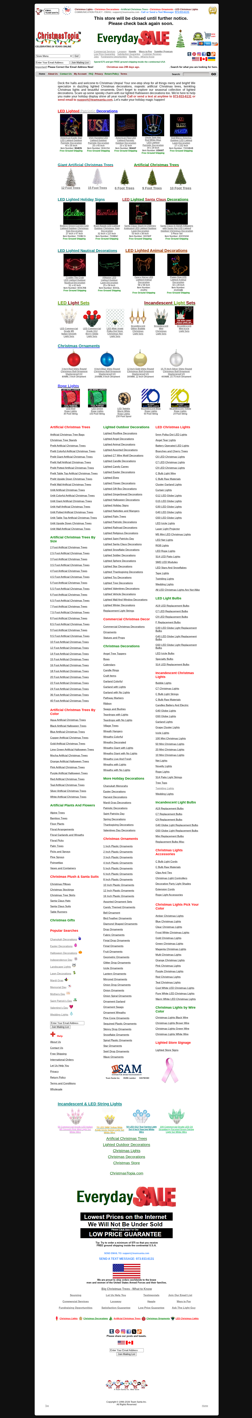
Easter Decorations (61, 946)
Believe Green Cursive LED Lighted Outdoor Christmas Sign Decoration (74, 228)
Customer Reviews (151, 54)
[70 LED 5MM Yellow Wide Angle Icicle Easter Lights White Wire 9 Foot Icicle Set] (110, 1125)
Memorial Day (58, 987)
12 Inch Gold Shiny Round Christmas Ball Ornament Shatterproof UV (140, 371)
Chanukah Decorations (63, 939)
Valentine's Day (59, 1007)
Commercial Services (104, 51)
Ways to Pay (184, 1301)
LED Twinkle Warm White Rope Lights (123, 411)
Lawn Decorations (60, 973)
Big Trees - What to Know (141, 56)
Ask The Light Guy (184, 1307)
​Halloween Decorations (63, 952)
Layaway (122, 51)
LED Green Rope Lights (97, 410)
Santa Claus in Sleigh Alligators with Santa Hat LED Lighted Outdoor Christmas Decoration (176, 228)
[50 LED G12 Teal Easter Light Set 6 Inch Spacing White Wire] (141, 1125)
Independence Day (61, 959)
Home (205, 1406)
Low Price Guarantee (104, 54)
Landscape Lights (60, 966)
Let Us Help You (116, 1295)
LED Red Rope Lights (70, 410)
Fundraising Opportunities (114, 56)
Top (47, 1406)
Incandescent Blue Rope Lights (151, 410)
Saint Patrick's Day (61, 1000)
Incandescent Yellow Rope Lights (180, 410)
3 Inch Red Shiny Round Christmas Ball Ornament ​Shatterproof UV (74, 371)
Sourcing (75, 1295)
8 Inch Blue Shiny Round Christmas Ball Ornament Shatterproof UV (107, 371)
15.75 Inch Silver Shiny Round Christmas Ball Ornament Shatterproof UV (176, 371)
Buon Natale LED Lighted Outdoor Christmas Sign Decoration (107, 228)
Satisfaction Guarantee (128, 54)
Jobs (96, 56)
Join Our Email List (180, 1295)
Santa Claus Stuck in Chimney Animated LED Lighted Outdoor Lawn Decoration (140, 228)
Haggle (151, 1301)
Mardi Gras (56, 980)
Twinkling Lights (165, 788)
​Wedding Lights (59, 1014)
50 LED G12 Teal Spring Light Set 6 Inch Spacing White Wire (141, 1129)
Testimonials (151, 1295)
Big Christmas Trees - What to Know (126, 1288)
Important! (41, 67)
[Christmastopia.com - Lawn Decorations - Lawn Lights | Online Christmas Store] (74, 973)
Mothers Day (57, 994)
